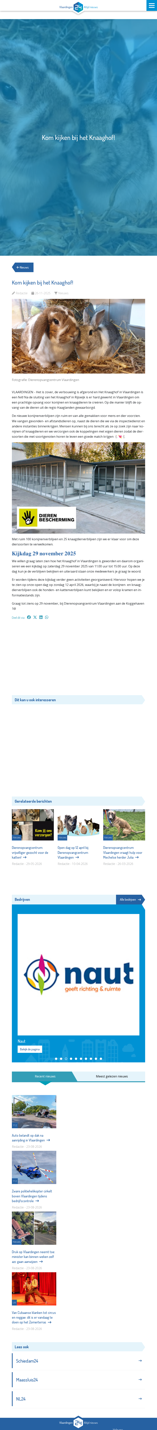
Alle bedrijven (128, 899)
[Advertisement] (78, 659)
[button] (56, 1059)
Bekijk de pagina (30, 1049)
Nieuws (24, 267)
